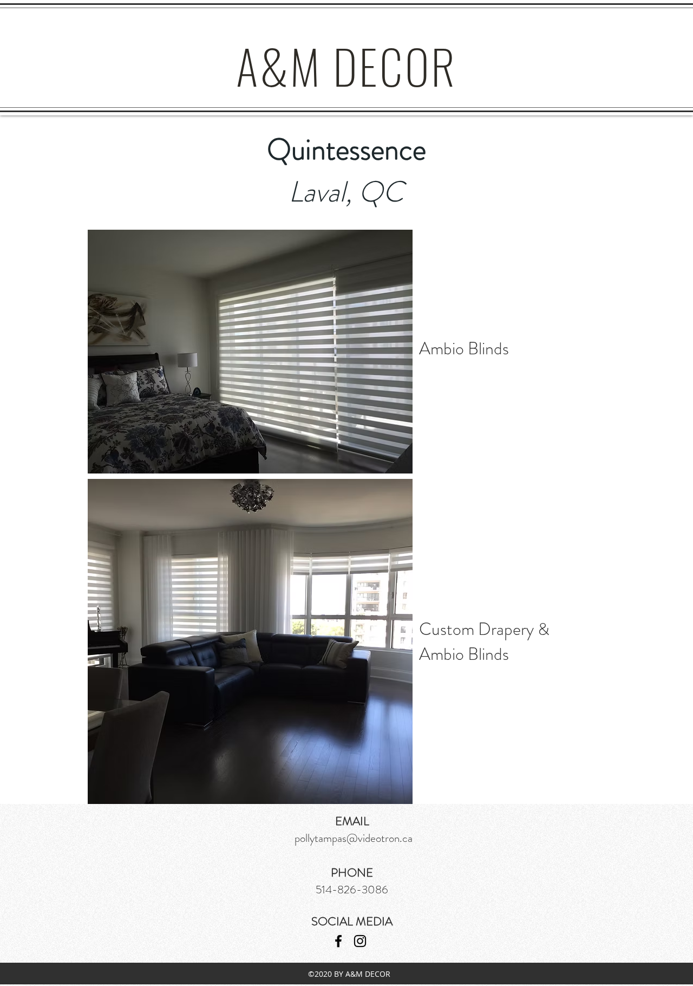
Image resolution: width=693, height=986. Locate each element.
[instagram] (360, 941)
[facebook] (338, 941)
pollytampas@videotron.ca (354, 838)
